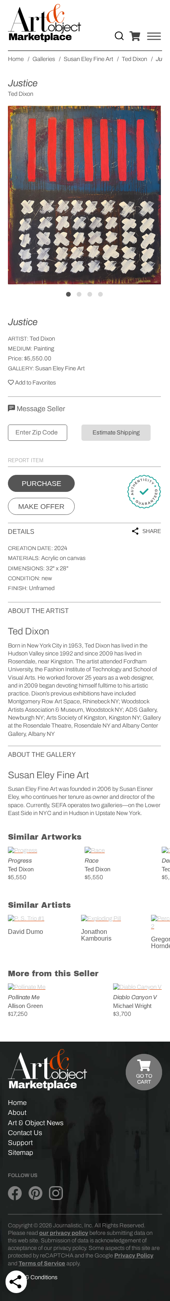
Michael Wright (132, 1005)
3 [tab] (89, 294)
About (17, 1112)
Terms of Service (42, 1263)
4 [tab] (100, 294)
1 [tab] (68, 294)
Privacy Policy (133, 1255)
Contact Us (25, 1133)
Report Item (25, 460)
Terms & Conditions (32, 1277)
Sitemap (20, 1152)
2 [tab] (79, 294)
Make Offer (41, 506)
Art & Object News (36, 1123)
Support (20, 1143)
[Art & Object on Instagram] (56, 1193)
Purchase (41, 484)
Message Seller (40, 409)
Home (17, 1103)
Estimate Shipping (116, 432)
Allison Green (25, 1005)
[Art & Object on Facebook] (15, 1193)
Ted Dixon (42, 338)
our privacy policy (63, 1233)
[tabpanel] (84, 195)
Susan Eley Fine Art (60, 368)
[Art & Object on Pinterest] (35, 1193)
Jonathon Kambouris (96, 935)
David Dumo (25, 931)
